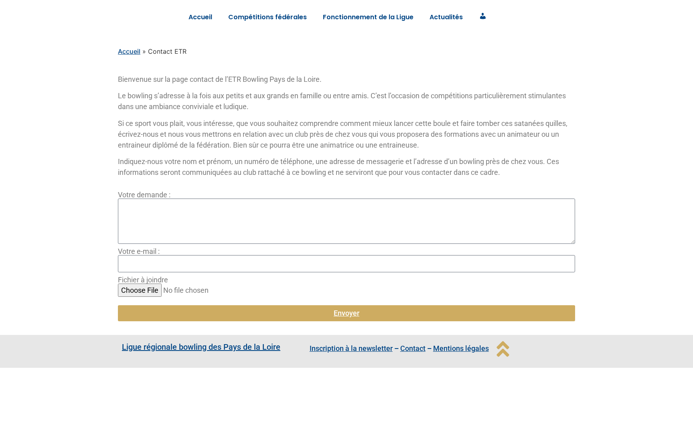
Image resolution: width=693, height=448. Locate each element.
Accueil (200, 17)
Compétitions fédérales (267, 17)
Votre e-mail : (139, 251)
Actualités (446, 17)
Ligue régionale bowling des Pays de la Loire (201, 347)
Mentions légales (461, 348)
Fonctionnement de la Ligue (368, 17)
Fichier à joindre (143, 280)
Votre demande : (144, 195)
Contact (413, 348)
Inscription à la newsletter (351, 348)
